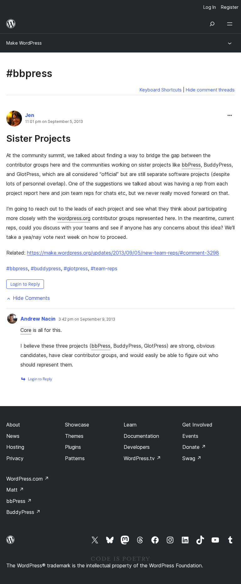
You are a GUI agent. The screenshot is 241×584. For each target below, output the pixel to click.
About (13, 424)
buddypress (46, 268)
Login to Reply (25, 284)
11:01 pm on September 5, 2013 (54, 121)
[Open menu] (231, 23)
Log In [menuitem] (209, 7)
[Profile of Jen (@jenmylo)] (14, 120)
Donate (194, 447)
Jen (29, 115)
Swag (191, 458)
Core (25, 330)
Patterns (75, 458)
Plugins (73, 447)
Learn (130, 424)
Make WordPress (24, 43)
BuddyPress (23, 512)
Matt (15, 490)
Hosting (15, 447)
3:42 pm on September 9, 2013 (87, 319)
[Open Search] (212, 23)
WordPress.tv (142, 458)
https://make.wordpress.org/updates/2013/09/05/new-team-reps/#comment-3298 (123, 253)
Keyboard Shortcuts (161, 89)
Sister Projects (38, 138)
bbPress (191, 165)
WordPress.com (27, 479)
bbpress (17, 268)
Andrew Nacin (38, 319)
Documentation (141, 436)
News (12, 436)
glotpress (76, 268)
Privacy (15, 458)
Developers (137, 447)
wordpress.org (73, 218)
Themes (74, 436)
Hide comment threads (210, 89)
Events (190, 436)
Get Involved (197, 424)
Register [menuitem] (229, 7)
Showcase (77, 424)
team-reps (104, 268)
